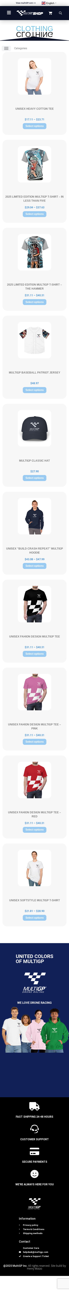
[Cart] (50, 13)
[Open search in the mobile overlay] (60, 13)
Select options (34, 126)
